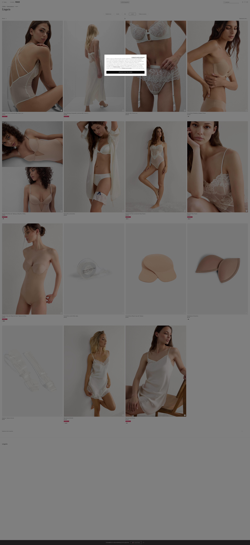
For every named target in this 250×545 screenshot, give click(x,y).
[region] (125, 65)
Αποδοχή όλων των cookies (125, 72)
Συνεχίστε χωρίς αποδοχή (138, 57)
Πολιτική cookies (116, 66)
